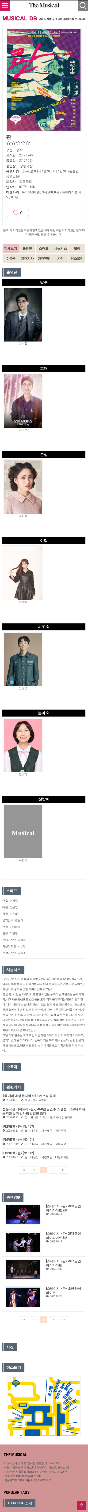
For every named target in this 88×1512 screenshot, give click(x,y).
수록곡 (10, 258)
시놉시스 (60, 248)
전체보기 (10, 248)
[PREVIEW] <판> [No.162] (18, 1153)
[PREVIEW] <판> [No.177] (18, 1126)
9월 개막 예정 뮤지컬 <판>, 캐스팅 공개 (29, 1096)
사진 (60, 258)
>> (63, 1170)
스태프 (44, 248)
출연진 (27, 248)
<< (23, 1170)
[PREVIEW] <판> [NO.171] (18, 1140)
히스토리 (77, 258)
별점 (77, 248)
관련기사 (27, 258)
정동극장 (26, 166)
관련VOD (44, 258)
